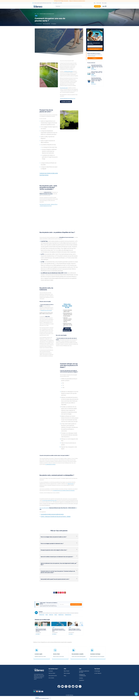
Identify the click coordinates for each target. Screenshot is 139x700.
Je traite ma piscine (66, 101)
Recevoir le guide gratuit (75, 604)
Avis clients (51, 678)
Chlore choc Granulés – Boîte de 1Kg (67, 305)
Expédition (81, 680)
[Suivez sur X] (56, 592)
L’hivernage (97, 671)
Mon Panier (66, 671)
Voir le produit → (93, 69)
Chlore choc (51, 614)
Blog (94, 2)
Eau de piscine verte (64, 87)
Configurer (94, 58)
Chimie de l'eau (41, 614)
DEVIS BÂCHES (97, 6)
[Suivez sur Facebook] (54, 592)
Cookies (81, 678)
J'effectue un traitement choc (67, 329)
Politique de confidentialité (82, 675)
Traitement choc (60, 614)
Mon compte (104, 2)
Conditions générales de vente (84, 671)
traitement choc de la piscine (46, 310)
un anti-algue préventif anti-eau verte (49, 500)
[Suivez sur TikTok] (63, 592)
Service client (98, 2)
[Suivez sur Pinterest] (61, 592)
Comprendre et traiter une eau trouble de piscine (52, 514)
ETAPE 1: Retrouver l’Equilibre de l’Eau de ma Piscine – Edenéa (55, 516)
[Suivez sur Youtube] (65, 592)
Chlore (47, 614)
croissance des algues (68, 71)
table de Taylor (70, 483)
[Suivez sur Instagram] (58, 592)
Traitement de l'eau (68, 614)
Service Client (52, 673)
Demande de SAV (53, 675)
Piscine (56, 614)
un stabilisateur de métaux (50, 464)
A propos (51, 671)
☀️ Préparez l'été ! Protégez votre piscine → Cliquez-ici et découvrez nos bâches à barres (69, 0)
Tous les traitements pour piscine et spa (67, 98)
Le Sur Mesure (97, 673)
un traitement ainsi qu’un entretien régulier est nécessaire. (64, 490)
